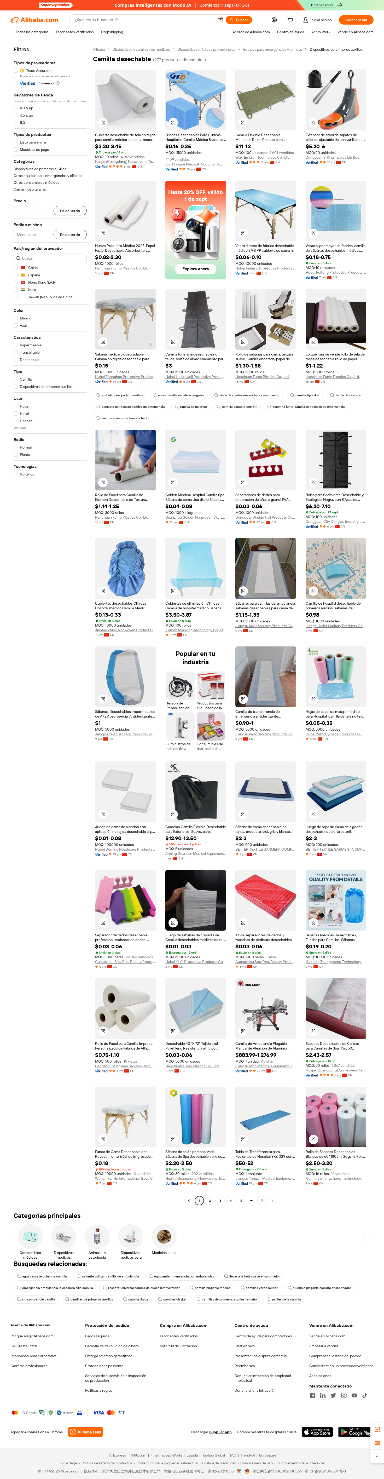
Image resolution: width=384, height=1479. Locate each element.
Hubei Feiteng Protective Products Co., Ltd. (265, 268)
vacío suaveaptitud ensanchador (126, 418)
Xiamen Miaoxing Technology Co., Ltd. (195, 630)
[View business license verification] (239, 1471)
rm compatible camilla (38, 1299)
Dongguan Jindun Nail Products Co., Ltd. (265, 517)
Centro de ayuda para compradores (263, 1336)
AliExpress (117, 1455)
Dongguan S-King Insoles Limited (332, 157)
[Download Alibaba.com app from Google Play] (356, 1432)
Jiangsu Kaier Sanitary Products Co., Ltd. (265, 626)
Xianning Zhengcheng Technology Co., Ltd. (336, 962)
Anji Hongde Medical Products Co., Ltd (195, 164)
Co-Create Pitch (23, 1346)
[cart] (291, 21)
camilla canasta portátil (239, 407)
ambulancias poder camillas (122, 395)
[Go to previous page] (189, 1200)
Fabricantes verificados (179, 1336)
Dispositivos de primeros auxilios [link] (336, 49)
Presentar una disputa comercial (261, 1356)
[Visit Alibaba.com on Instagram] (344, 1395)
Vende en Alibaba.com (327, 1336)
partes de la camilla (286, 1299)
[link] (377, 1429)
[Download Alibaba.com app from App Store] (317, 1432)
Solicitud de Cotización (178, 1346)
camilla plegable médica (213, 1288)
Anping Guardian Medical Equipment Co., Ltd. (195, 853)
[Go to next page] (272, 1200)
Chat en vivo (245, 1346)
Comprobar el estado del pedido (335, 1356)
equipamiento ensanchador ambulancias (184, 1276)
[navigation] (50, 625)
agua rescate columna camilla (44, 1276)
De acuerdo (70, 211)
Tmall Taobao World (166, 1455)
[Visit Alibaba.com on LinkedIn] (323, 1395)
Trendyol (248, 1455)
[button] (220, 20)
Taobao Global (213, 1455)
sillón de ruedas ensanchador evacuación (249, 395)
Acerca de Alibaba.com (30, 1325)
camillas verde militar (262, 1288)
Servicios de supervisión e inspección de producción (115, 1378)
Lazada (192, 1455)
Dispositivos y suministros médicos (141, 49)
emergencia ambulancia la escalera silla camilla (57, 1288)
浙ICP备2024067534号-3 (325, 1471)
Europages (268, 1455)
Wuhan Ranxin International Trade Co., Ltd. (125, 1178)
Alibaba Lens (35, 1432)
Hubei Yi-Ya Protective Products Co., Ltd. (195, 962)
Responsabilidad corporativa (33, 1356)
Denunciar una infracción (255, 1390)
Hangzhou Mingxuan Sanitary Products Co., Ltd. (125, 1066)
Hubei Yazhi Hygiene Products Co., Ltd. (336, 734)
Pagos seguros (97, 1336)
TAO (232, 1455)
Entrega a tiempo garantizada (108, 1356)
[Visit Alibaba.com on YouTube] (354, 1395)
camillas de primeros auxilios (92, 1299)
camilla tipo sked (307, 395)
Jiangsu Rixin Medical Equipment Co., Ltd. (265, 1066)
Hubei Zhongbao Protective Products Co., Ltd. (125, 377)
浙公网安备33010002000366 (277, 1471)
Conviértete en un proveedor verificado (341, 1366)
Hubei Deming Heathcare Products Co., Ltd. (125, 849)
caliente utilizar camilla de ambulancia (110, 1276)
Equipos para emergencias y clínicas (272, 49)
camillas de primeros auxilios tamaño (229, 1299)
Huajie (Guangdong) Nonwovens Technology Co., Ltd (125, 161)
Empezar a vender (323, 1346)
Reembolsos (245, 1366)
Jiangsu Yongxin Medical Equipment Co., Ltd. (265, 1178)
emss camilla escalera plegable (181, 395)
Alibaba (99, 49)
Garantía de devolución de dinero (112, 1346)
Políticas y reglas (98, 1390)
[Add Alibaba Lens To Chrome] (85, 1432)
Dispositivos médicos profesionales (206, 49)
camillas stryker (175, 1299)
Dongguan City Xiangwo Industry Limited (336, 521)
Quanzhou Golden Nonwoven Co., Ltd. (195, 517)
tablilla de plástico (193, 407)
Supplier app (220, 1432)
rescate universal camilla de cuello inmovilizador (144, 1288)
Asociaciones (320, 1376)
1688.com (138, 1455)
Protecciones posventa (104, 1366)
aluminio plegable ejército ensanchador (322, 1288)
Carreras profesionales (29, 1366)
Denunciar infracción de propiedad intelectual (263, 1378)
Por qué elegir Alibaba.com (32, 1336)
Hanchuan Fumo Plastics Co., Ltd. (122, 268)
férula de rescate (348, 395)
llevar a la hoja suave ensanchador (254, 1276)
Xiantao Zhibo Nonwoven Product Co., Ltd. (125, 630)
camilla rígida (138, 1299)
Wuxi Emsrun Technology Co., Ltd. (262, 157)
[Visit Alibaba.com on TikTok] (365, 1395)
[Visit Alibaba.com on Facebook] (312, 1395)
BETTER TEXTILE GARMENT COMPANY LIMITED (265, 849)
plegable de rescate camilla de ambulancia (133, 407)
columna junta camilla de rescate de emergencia (308, 407)
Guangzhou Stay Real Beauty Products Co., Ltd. (125, 962)
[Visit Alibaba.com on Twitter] (333, 1395)
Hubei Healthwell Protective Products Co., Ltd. (195, 377)
